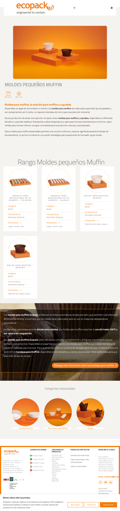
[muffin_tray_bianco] (58, 170)
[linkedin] (111, 482)
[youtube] (106, 482)
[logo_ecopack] (11, 450)
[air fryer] (25, 399)
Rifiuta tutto (91, 504)
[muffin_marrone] (20, 239)
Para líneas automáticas (58, 428)
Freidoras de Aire (26, 428)
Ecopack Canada (38, 463)
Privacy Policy (102, 488)
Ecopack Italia (37, 455)
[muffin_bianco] (97, 170)
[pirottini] (58, 399)
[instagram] (100, 482)
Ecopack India (37, 466)
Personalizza (75, 504)
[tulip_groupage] (90, 399)
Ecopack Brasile (38, 459)
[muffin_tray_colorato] (20, 170)
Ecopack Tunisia (38, 470)
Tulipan (90, 428)
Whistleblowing (103, 493)
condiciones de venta (105, 491)
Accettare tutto (108, 504)
